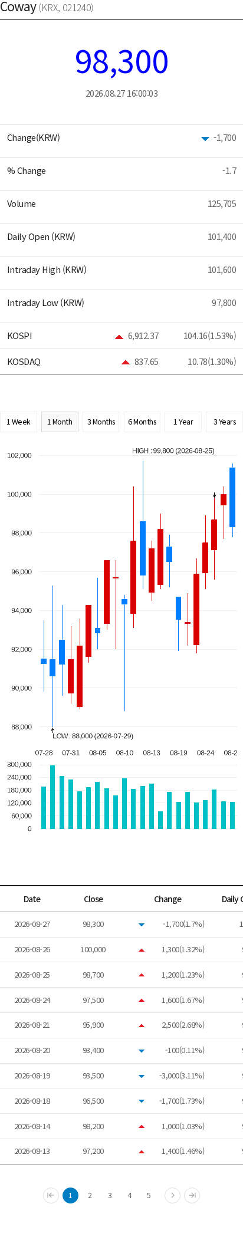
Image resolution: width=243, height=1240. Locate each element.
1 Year (183, 421)
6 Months (142, 421)
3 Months (101, 421)
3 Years (225, 421)
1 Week (18, 421)
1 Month (60, 421)
